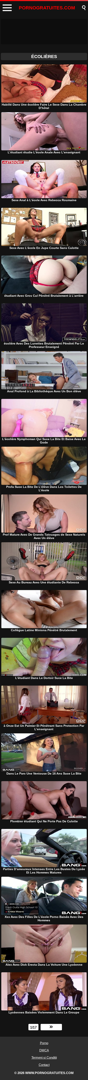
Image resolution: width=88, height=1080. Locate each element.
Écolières (44, 56)
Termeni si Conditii (44, 1057)
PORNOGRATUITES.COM (47, 7)
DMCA (44, 1050)
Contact (44, 1065)
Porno (44, 1043)
